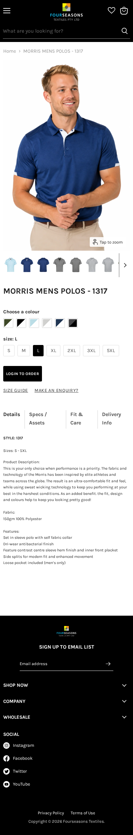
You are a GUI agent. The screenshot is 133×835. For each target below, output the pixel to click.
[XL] (54, 358)
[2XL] (72, 358)
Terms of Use (83, 812)
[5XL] (112, 358)
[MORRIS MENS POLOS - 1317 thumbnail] (11, 265)
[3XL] (92, 358)
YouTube (21, 784)
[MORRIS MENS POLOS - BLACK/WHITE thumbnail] (92, 265)
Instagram (23, 745)
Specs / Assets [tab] (38, 418)
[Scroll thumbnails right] (124, 265)
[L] (39, 358)
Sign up (108, 663)
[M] (24, 358)
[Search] (124, 31)
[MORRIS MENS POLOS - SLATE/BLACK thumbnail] (59, 265)
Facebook (23, 758)
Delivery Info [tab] (111, 418)
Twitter (20, 771)
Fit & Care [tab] (76, 418)
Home (9, 51)
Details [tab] (11, 414)
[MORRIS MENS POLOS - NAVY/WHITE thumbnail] (27, 265)
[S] (9, 358)
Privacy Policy (51, 812)
